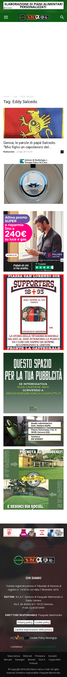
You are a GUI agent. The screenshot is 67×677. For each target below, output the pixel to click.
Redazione (8, 151)
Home (6, 96)
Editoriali (27, 656)
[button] (5, 17)
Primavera (40, 656)
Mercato (8, 659)
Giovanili (52, 656)
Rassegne (20, 659)
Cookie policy (42, 622)
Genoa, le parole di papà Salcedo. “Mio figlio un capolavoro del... (29, 145)
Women (31, 659)
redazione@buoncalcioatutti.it (39, 646)
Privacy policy (25, 622)
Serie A (42, 659)
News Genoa (14, 656)
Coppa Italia (54, 659)
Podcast (33, 663)
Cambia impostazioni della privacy (33, 629)
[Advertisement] (33, 57)
